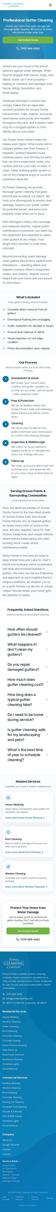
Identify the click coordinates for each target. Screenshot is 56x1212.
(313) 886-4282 (14, 994)
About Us (7, 1140)
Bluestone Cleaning (12, 1059)
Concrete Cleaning (12, 1035)
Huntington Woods (10, 1181)
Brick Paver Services (13, 1054)
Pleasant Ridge (9, 1178)
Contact (6, 1154)
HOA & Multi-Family (12, 1116)
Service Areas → (11, 1161)
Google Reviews (10, 1144)
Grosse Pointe (9, 1165)
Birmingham (7, 1171)
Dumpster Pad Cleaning (14, 1106)
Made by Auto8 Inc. (28, 1205)
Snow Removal (10, 1068)
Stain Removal (9, 1050)
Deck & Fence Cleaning (14, 1045)
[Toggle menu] (50, 5)
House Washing (10, 1017)
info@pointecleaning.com (19, 998)
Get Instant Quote (28, 40)
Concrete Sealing (11, 1040)
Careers (6, 1149)
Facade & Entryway (12, 1111)
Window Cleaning (11, 1021)
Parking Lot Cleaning (13, 1102)
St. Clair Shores (9, 1168)
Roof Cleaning (9, 1031)
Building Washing (11, 1083)
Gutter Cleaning (10, 1026)
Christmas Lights (10, 1064)
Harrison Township (11, 1175)
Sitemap (50, 1198)
